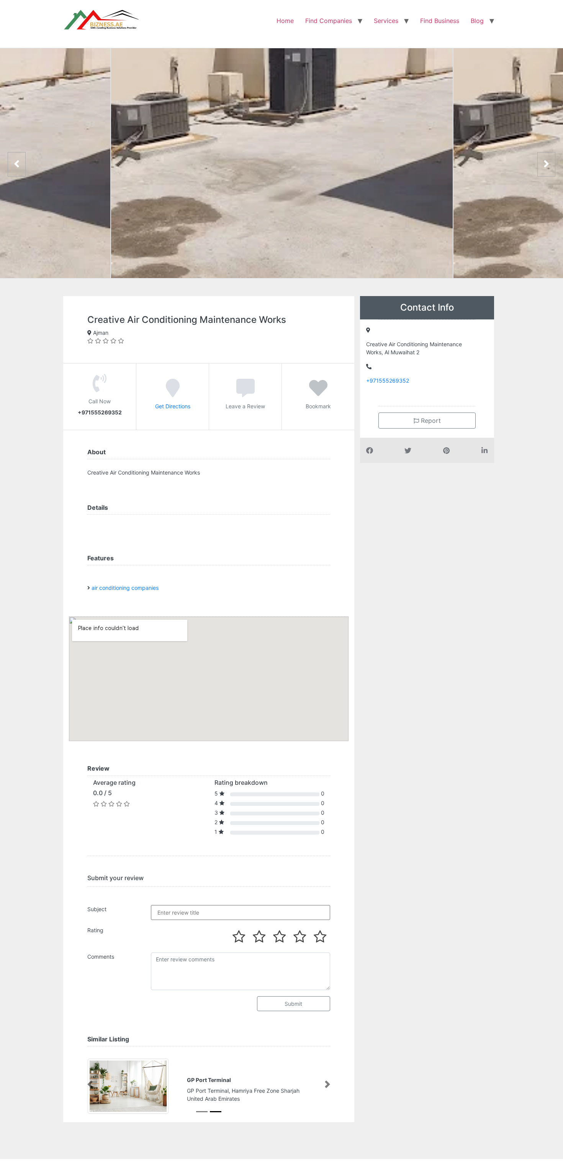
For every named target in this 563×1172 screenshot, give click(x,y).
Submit (293, 1003)
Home (285, 21)
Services (386, 21)
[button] (90, 1084)
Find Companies (328, 21)
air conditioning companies (125, 587)
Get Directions (172, 406)
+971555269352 (387, 380)
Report (430, 420)
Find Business (439, 21)
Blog (477, 21)
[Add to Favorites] (318, 393)
